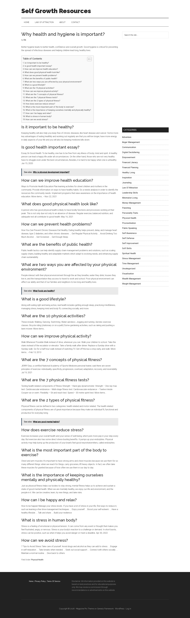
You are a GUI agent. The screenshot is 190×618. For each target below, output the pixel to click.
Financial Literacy (130, 162)
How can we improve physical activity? (42, 91)
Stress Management (131, 258)
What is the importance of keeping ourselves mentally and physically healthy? (58, 110)
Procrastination (129, 223)
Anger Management (131, 142)
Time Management (130, 263)
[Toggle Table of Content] (88, 59)
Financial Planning (130, 167)
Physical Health (37, 560)
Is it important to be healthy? (37, 63)
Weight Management (131, 283)
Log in (128, 609)
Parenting (126, 208)
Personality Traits (130, 213)
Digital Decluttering (130, 152)
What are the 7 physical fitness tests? (42, 97)
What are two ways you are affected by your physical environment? (53, 82)
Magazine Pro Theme (85, 609)
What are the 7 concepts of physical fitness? (45, 94)
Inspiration (127, 177)
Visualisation (128, 273)
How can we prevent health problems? (41, 75)
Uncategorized (128, 268)
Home (31, 581)
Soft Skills (127, 248)
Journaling (126, 182)
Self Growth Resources (56, 11)
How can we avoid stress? (37, 119)
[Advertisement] (141, 82)
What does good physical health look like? (42, 72)
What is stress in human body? (39, 116)
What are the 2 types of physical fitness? (43, 101)
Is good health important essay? (38, 66)
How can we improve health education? (41, 69)
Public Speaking (129, 228)
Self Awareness (129, 233)
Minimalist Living (130, 198)
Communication (129, 147)
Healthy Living (128, 172)
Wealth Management (131, 278)
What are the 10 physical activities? (39, 88)
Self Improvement (130, 243)
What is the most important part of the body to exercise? (50, 107)
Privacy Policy (40, 581)
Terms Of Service (53, 581)
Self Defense (128, 238)
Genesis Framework (105, 609)
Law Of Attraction (130, 187)
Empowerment (128, 157)
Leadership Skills (130, 193)
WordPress (119, 609)
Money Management (131, 203)
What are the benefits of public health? (41, 78)
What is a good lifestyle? (35, 85)
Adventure (126, 137)
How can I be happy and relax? (38, 113)
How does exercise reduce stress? (40, 104)
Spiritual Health (129, 253)
